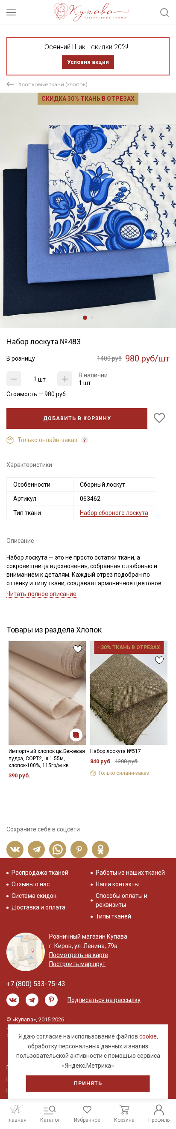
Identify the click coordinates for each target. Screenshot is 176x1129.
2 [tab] (92, 317)
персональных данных (90, 1046)
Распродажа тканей (40, 872)
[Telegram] (36, 849)
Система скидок (34, 895)
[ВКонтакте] (15, 849)
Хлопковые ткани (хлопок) (53, 84)
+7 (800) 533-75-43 (35, 984)
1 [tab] (85, 318)
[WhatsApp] (57, 849)
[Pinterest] (79, 849)
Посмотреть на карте (78, 954)
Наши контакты (117, 884)
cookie (148, 1036)
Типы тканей (113, 916)
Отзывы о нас (31, 884)
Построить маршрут (77, 963)
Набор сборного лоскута (114, 512)
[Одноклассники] (100, 849)
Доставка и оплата (38, 907)
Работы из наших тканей (130, 872)
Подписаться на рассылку (104, 1000)
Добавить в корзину (77, 418)
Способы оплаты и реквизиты (121, 900)
